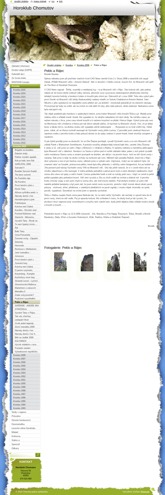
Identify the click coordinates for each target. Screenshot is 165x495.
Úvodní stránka (54, 65)
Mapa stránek (40, 1)
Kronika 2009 (83, 65)
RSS (53, 1)
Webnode (145, 491)
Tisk (61, 1)
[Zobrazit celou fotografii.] (60, 267)
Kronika (69, 65)
